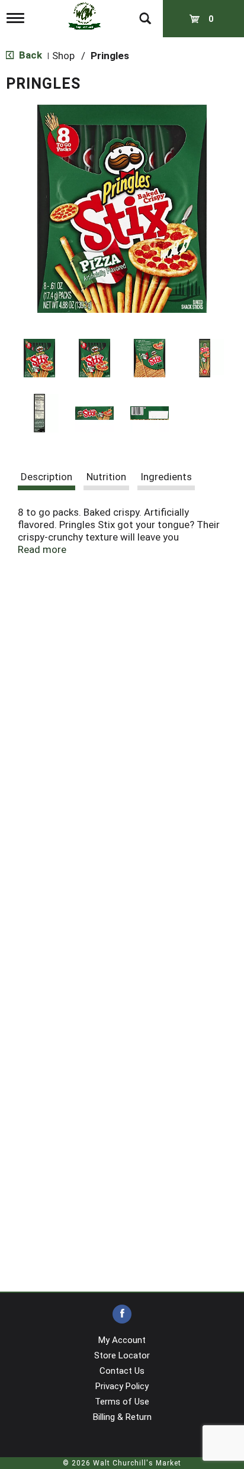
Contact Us (122, 1371)
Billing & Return (122, 1417)
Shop (63, 56)
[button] (39, 358)
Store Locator (122, 1355)
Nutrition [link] (106, 477)
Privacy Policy (122, 1386)
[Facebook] (122, 1314)
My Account (122, 1340)
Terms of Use (122, 1401)
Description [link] (46, 477)
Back (29, 55)
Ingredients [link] (166, 477)
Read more (42, 549)
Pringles (110, 56)
